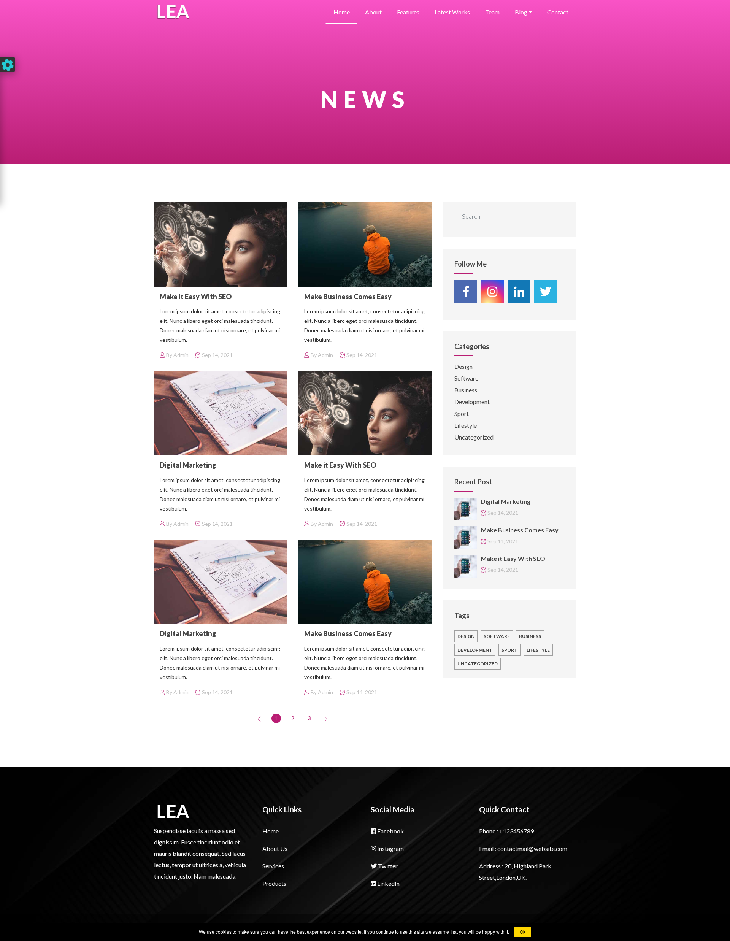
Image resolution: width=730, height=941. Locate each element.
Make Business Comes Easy (348, 296)
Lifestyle (465, 425)
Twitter (387, 866)
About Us (274, 848)
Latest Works (452, 12)
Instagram (390, 848)
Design (463, 366)
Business (465, 390)
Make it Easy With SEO (196, 296)
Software (466, 378)
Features (408, 12)
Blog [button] (521, 12)
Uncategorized (474, 437)
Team (492, 12)
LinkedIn (388, 883)
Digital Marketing (188, 465)
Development (472, 401)
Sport (461, 413)
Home (341, 12)
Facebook (390, 831)
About (373, 12)
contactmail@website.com (532, 848)
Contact (557, 12)
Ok (522, 931)
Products (274, 883)
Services (273, 866)
